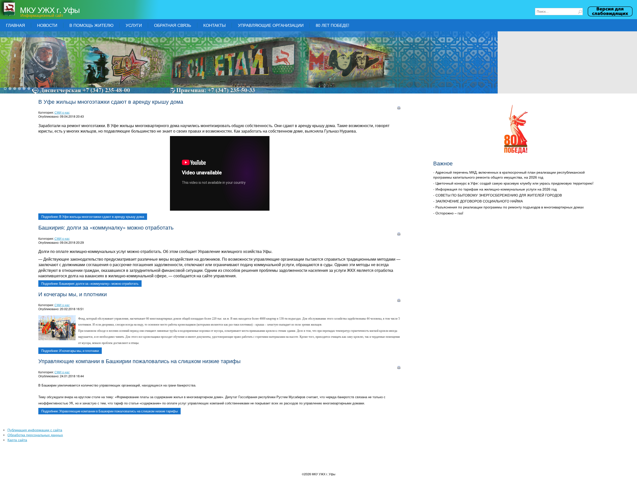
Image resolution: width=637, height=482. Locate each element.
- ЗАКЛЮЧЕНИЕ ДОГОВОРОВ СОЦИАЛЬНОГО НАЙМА (478, 200)
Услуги (134, 25)
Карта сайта (17, 439)
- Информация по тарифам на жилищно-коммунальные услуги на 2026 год (495, 189)
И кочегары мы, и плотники (72, 294)
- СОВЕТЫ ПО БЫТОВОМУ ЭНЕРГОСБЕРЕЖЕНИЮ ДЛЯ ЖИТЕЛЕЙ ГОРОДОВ (497, 195)
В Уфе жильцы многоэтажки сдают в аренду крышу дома (110, 101)
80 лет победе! (332, 25)
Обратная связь (172, 25)
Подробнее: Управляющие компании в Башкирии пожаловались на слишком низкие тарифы (109, 411)
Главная (15, 25)
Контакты (214, 25)
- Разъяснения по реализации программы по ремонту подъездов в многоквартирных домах (508, 206)
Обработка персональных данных (35, 434)
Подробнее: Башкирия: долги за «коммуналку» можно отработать (90, 283)
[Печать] (399, 108)
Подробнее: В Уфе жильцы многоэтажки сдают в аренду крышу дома (92, 216)
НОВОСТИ (47, 25)
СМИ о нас (62, 112)
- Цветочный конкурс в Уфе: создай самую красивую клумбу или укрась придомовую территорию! (513, 183)
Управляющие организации (271, 25)
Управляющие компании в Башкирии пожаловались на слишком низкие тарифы (139, 361)
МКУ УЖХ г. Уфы (50, 9)
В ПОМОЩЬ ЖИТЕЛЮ (91, 25)
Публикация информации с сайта (34, 429)
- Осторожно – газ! (448, 212)
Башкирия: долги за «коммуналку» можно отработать (105, 227)
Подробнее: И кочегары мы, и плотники (70, 350)
